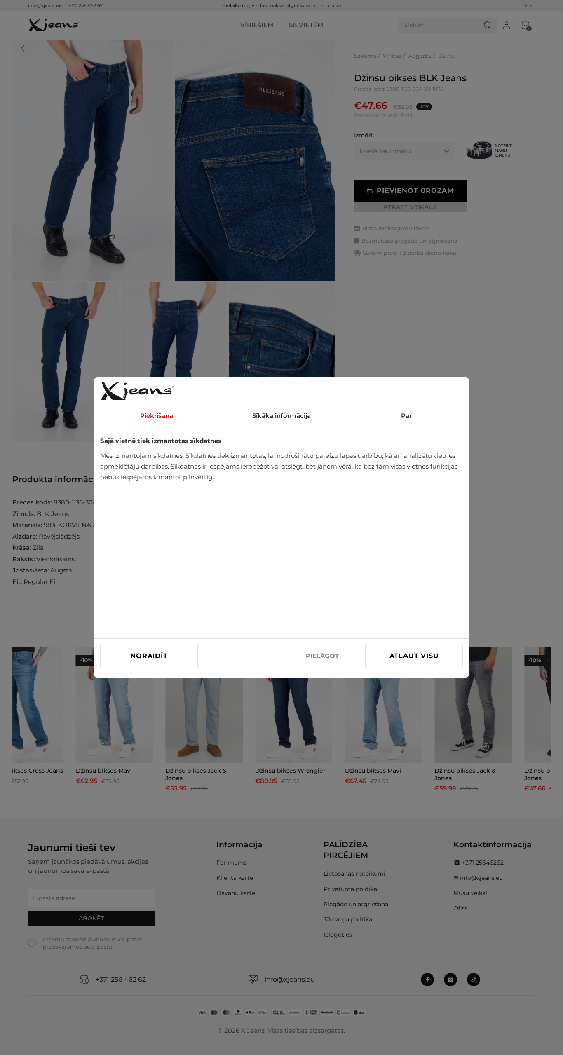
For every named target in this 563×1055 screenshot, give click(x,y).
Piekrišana (156, 416)
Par (406, 416)
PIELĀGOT (322, 656)
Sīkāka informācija (281, 416)
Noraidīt (148, 656)
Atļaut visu (414, 656)
